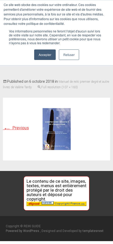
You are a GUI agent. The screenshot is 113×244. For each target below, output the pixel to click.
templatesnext (93, 231)
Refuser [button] (69, 54)
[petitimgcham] (57, 128)
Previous (16, 127)
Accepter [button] (45, 54)
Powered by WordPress (23, 231)
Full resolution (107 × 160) (59, 87)
